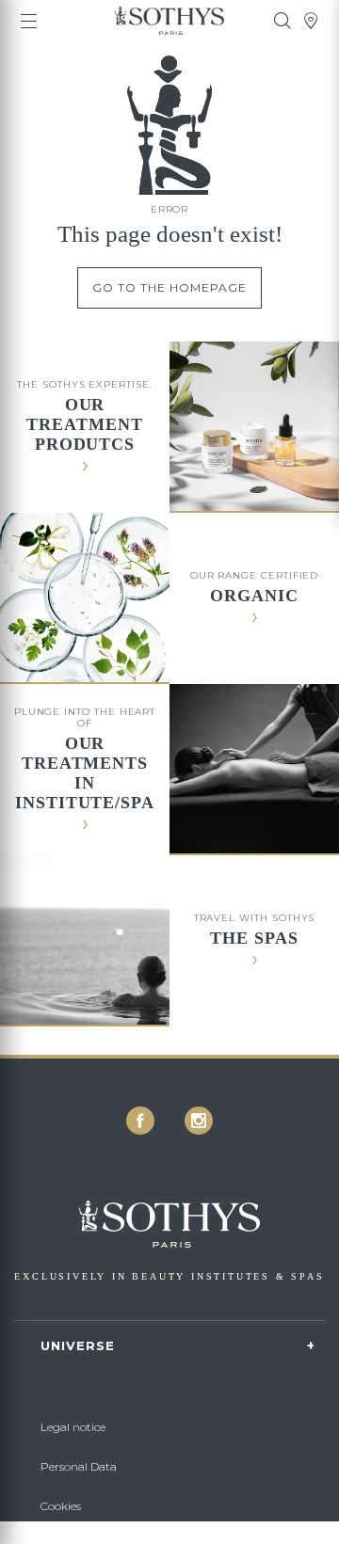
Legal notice (72, 1427)
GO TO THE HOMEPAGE (169, 287)
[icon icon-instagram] (199, 1120)
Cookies (60, 1506)
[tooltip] (282, 20)
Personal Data (78, 1466)
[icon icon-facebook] (140, 1120)
